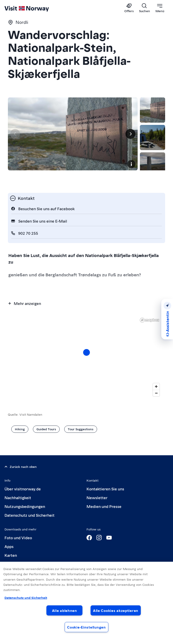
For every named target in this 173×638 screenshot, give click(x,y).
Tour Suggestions (80, 429)
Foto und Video (18, 537)
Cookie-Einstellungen (86, 627)
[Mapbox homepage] (149, 320)
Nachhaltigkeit (18, 497)
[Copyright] (131, 164)
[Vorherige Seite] (15, 134)
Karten (11, 555)
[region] (86, 600)
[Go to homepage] (33, 8)
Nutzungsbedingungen (25, 506)
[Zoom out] (156, 393)
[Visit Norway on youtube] (109, 537)
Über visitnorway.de (23, 488)
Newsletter (96, 497)
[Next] (130, 134)
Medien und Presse (103, 506)
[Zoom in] (156, 386)
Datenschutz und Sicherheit (30, 515)
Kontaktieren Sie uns (105, 488)
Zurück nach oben (23, 466)
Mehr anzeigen (27, 303)
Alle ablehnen (64, 610)
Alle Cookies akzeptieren (115, 610)
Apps (9, 546)
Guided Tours (46, 429)
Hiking (20, 429)
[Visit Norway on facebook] (89, 537)
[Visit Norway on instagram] (99, 537)
